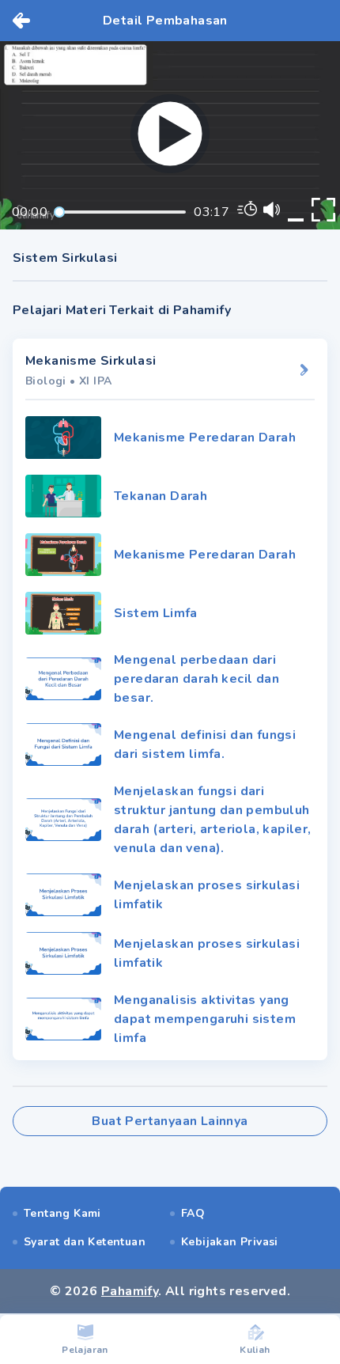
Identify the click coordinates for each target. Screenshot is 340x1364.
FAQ (193, 1213)
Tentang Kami (62, 1213)
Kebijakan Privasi (229, 1241)
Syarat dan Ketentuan (84, 1241)
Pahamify (129, 1291)
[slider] (59, 212)
